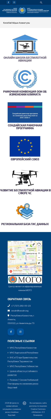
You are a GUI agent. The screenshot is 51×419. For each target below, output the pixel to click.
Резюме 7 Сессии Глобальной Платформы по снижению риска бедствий (23, 384)
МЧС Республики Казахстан (23, 347)
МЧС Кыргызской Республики (24, 352)
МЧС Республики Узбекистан (24, 366)
